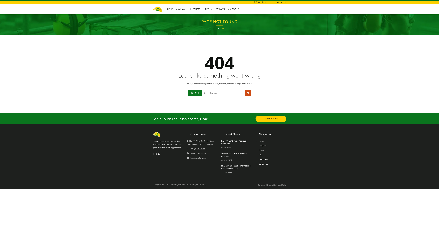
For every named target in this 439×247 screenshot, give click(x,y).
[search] (254, 2)
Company (181, 9)
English (283, 2)
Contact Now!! (271, 119)
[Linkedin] (159, 154)
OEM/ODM (220, 9)
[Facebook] (153, 154)
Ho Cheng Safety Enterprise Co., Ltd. (178, 185)
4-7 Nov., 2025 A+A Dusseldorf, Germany (234, 154)
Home (170, 9)
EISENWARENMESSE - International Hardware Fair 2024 (236, 167)
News (208, 9)
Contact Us (233, 9)
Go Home (194, 93)
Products (195, 9)
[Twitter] (156, 154)
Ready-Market (281, 185)
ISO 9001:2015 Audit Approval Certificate (233, 142)
